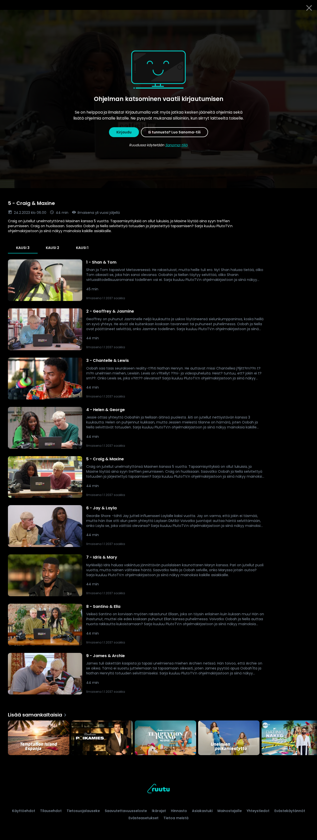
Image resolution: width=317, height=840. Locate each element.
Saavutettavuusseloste (126, 810)
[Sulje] (309, 8)
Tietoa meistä (175, 817)
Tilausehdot (51, 810)
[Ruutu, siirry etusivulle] (158, 789)
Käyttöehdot (23, 810)
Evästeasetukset (143, 817)
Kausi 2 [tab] (52, 247)
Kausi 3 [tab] (22, 247)
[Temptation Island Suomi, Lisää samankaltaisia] (165, 738)
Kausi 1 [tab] (82, 247)
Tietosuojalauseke (83, 810)
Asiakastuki (202, 810)
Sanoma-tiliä (176, 145)
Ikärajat (159, 810)
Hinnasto (179, 810)
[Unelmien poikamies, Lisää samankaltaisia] (102, 738)
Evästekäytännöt (289, 810)
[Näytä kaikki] (158, 736)
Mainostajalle (229, 810)
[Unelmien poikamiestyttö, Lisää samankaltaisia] (229, 738)
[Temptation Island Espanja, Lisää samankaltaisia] (38, 738)
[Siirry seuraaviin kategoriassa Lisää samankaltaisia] (309, 738)
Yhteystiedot (258, 810)
